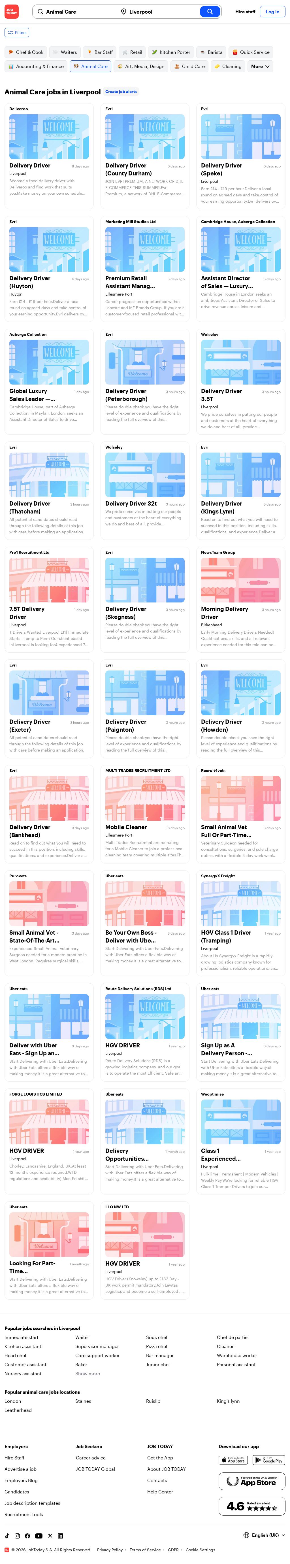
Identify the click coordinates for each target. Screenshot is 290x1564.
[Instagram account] (17, 1535)
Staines (83, 1401)
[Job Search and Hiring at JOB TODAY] (12, 12)
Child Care (193, 66)
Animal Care (94, 66)
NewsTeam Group (218, 552)
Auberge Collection (28, 334)
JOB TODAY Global (95, 1469)
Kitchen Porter (175, 52)
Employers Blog (21, 1480)
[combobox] (80, 12)
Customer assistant (25, 1364)
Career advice (91, 1457)
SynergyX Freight (218, 875)
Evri (109, 108)
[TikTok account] (7, 1535)
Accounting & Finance (40, 66)
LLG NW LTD (117, 1206)
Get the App (160, 1457)
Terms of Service (145, 1549)
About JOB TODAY (166, 1469)
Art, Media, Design (145, 66)
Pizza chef (157, 1346)
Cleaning (232, 66)
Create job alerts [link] (121, 91)
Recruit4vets (213, 770)
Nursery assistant (23, 1373)
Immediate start (22, 1337)
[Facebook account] (27, 1535)
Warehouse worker (237, 1355)
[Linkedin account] (60, 1535)
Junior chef (158, 1364)
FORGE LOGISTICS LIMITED (35, 1094)
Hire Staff (14, 1457)
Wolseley (209, 334)
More (257, 66)
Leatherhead (18, 1410)
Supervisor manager (97, 1346)
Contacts (157, 1480)
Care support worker (97, 1355)
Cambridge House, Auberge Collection (238, 221)
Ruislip (153, 1401)
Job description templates (32, 1503)
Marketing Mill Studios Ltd (130, 221)
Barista (215, 52)
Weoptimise (212, 1094)
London (13, 1401)
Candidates (17, 1491)
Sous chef (157, 1337)
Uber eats (114, 875)
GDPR (173, 1549)
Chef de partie (232, 1337)
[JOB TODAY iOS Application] (233, 1460)
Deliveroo (18, 108)
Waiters (69, 52)
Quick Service (255, 52)
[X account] (50, 1535)
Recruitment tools (24, 1514)
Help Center (160, 1491)
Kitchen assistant (23, 1346)
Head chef (16, 1355)
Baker (81, 1364)
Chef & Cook (29, 52)
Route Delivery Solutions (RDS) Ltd (138, 988)
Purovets (18, 875)
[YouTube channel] (38, 1535)
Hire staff (245, 11)
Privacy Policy (110, 1549)
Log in (273, 11)
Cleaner (225, 1346)
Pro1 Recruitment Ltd (29, 552)
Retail (136, 52)
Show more (87, 1373)
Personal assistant (236, 1364)
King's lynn (228, 1401)
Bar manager (160, 1355)
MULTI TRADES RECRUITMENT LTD (137, 770)
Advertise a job (21, 1469)
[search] (210, 11)
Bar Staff (104, 52)
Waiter (82, 1337)
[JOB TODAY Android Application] (269, 1460)
